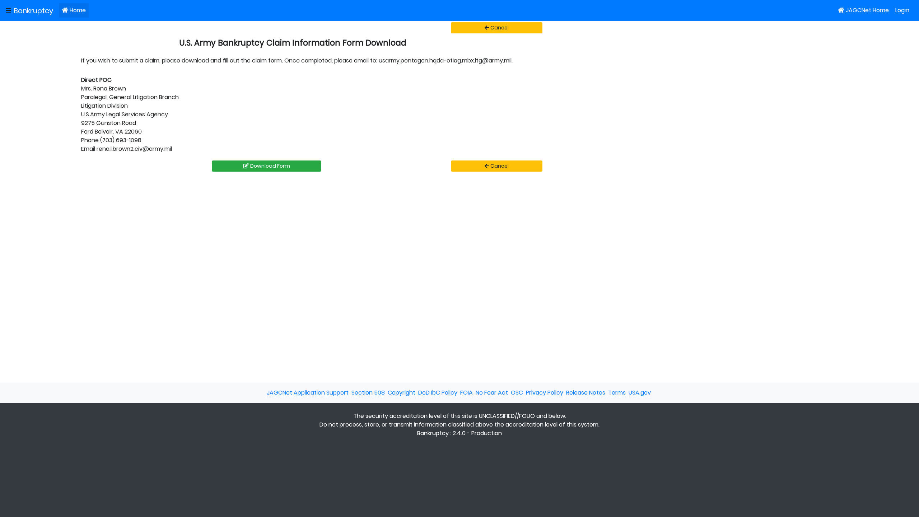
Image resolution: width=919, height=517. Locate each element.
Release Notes (585, 392)
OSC (517, 392)
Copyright (401, 392)
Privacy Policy (544, 392)
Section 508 (368, 392)
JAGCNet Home (867, 10)
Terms (617, 392)
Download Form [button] (270, 165)
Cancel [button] (499, 27)
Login (902, 10)
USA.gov (640, 392)
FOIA (466, 392)
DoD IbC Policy (437, 392)
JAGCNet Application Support (308, 392)
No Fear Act (492, 392)
